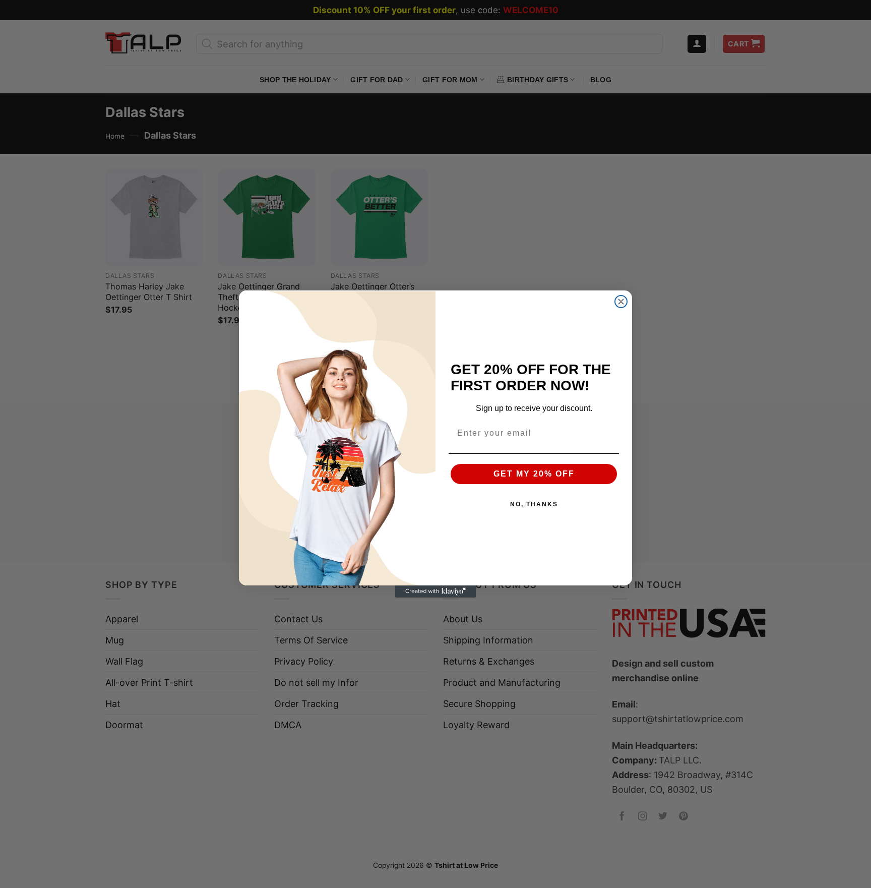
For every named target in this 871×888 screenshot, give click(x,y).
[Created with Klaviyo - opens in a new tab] (435, 591)
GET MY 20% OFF (534, 473)
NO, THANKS (534, 504)
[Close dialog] (621, 301)
